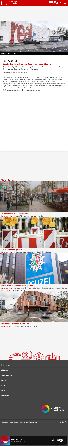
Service (4, 380)
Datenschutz (14, 422)
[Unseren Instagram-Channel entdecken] (66, 422)
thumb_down (58, 440)
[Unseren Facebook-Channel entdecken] (63, 422)
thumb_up (64, 440)
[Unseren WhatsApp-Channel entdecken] (61, 422)
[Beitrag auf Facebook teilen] (12, 61)
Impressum (4, 422)
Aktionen (4, 370)
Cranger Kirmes (6, 375)
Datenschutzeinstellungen (28, 422)
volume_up (53, 440)
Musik (3, 390)
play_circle (61, 440)
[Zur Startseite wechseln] (5, 3)
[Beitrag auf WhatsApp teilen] (9, 61)
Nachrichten (5, 365)
